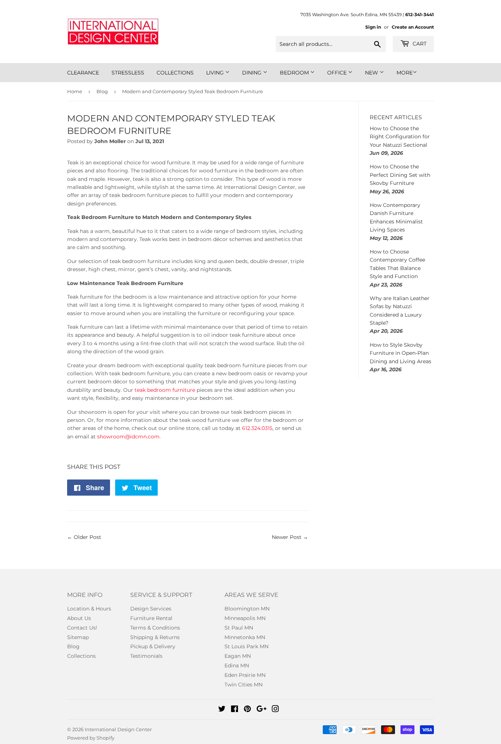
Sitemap (78, 637)
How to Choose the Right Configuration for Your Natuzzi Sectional (400, 136)
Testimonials (146, 656)
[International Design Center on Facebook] (234, 710)
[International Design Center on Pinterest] (247, 710)
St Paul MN (238, 627)
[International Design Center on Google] (261, 710)
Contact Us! (82, 627)
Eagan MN (237, 656)
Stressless (127, 72)
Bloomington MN (247, 608)
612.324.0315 (257, 428)
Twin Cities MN (243, 684)
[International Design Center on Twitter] (222, 710)
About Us (79, 618)
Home (74, 91)
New (372, 72)
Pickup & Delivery (152, 646)
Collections (175, 72)
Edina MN (236, 665)
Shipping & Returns (155, 637)
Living (215, 72)
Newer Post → (290, 537)
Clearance (83, 72)
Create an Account (413, 27)
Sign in (373, 27)
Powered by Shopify (90, 738)
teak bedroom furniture (165, 390)
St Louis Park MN (246, 646)
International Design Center (118, 729)
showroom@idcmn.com (128, 436)
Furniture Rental (151, 618)
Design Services (150, 608)
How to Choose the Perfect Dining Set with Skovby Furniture (400, 174)
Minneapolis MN (245, 618)
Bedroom (295, 72)
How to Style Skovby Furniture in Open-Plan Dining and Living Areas (400, 353)
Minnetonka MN (244, 637)
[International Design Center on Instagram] (275, 710)
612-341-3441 (419, 14)
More (404, 72)
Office (337, 72)
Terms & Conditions (155, 627)
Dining (252, 72)
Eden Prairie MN (245, 675)
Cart (419, 43)
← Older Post (84, 537)
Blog (102, 91)
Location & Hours (89, 608)
